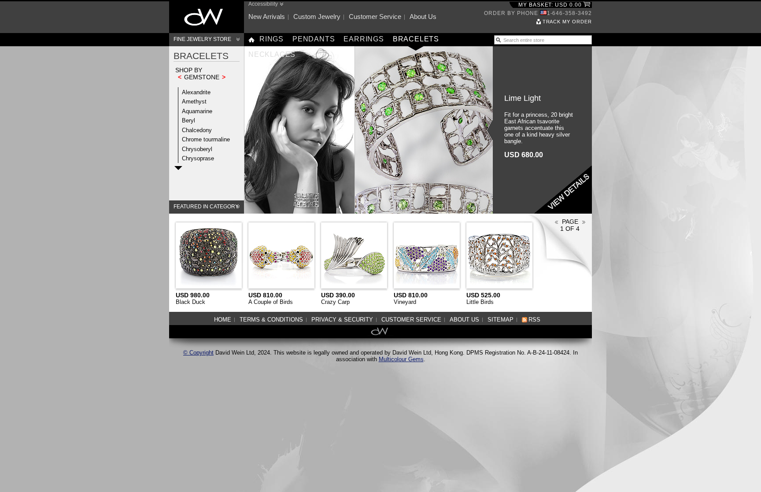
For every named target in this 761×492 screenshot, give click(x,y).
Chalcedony (197, 130)
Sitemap (500, 319)
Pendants (313, 39)
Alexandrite (196, 92)
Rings (271, 39)
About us (423, 16)
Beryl (188, 120)
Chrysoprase (198, 158)
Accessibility (263, 4)
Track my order (567, 21)
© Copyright (198, 352)
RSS (534, 319)
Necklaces (272, 54)
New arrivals (266, 16)
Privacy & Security (342, 319)
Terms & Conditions (271, 319)
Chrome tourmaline (206, 139)
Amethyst (194, 101)
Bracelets (416, 39)
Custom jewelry (316, 16)
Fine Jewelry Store (202, 39)
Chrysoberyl (197, 149)
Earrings (364, 39)
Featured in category (206, 206)
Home (222, 319)
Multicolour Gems (401, 359)
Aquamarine (197, 111)
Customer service (375, 16)
